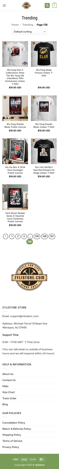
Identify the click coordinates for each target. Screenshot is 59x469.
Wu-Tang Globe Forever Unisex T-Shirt (44, 73)
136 (44, 236)
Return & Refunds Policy (16, 428)
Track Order (9, 398)
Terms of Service (12, 440)
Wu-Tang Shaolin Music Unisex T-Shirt (43, 125)
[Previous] (5, 236)
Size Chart (8, 392)
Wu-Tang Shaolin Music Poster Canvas (15, 125)
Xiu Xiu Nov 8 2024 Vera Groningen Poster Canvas (15, 170)
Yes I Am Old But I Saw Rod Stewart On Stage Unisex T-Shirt (43, 170)
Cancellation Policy (13, 422)
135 (37, 236)
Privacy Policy (10, 447)
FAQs (5, 386)
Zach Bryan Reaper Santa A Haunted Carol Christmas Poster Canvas (15, 217)
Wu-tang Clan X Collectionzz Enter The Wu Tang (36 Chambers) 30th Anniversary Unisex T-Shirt (15, 77)
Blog (5, 404)
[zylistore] (26, 5)
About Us (8, 374)
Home (15, 24)
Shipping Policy (11, 434)
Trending (27, 24)
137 (52, 236)
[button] (4, 5)
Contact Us (9, 380)
